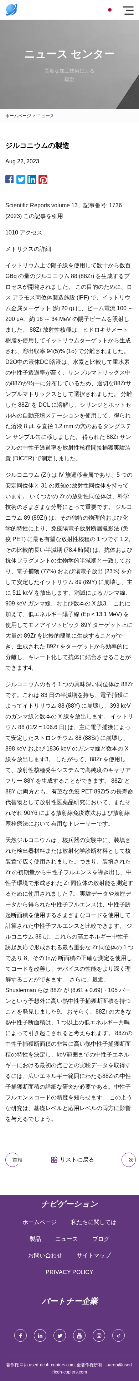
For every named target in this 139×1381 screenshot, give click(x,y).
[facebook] (20, 1335)
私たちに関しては (94, 1222)
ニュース (66, 1239)
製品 (35, 1239)
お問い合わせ (45, 1255)
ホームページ (18, 115)
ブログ (100, 1239)
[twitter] (59, 1335)
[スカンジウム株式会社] (11, 10)
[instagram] (99, 1335)
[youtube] (79, 1335)
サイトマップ (94, 1255)
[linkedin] (40, 1335)
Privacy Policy (69, 1272)
